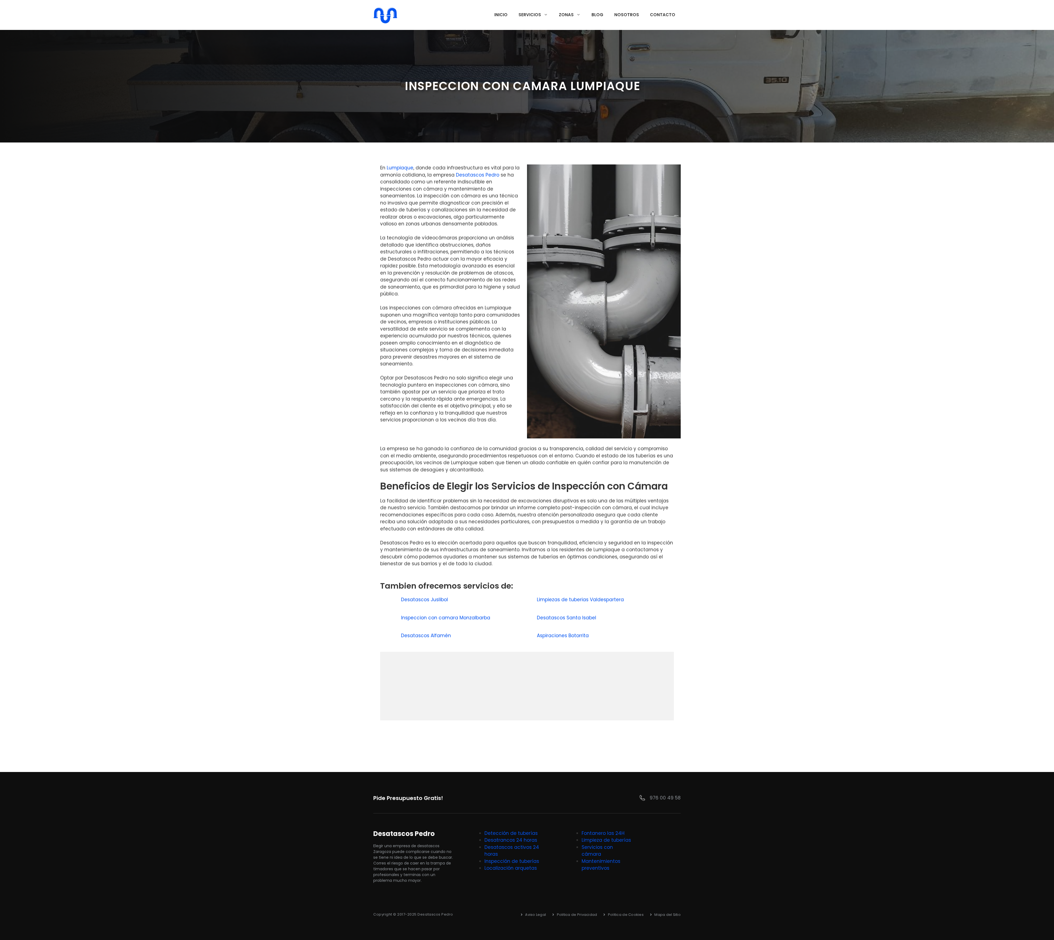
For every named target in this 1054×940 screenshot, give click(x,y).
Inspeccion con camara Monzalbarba (446, 617)
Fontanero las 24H (603, 833)
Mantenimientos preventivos (601, 865)
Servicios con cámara (597, 851)
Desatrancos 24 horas (510, 840)
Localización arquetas (510, 868)
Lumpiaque (400, 167)
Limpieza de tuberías (606, 840)
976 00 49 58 (665, 797)
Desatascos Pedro (477, 175)
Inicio (501, 15)
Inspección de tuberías (511, 861)
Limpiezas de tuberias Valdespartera (581, 599)
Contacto (662, 15)
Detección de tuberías (511, 833)
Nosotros (626, 15)
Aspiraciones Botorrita (563, 635)
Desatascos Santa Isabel (567, 617)
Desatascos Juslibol (425, 599)
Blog (597, 15)
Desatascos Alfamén (426, 635)
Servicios (529, 15)
